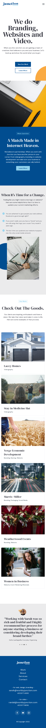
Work (23, 669)
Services (23, 676)
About (23, 673)
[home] (9, 4)
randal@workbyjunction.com (23, 702)
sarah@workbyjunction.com (23, 690)
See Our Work (23, 64)
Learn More (23, 70)
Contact (23, 679)
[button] (43, 4)
